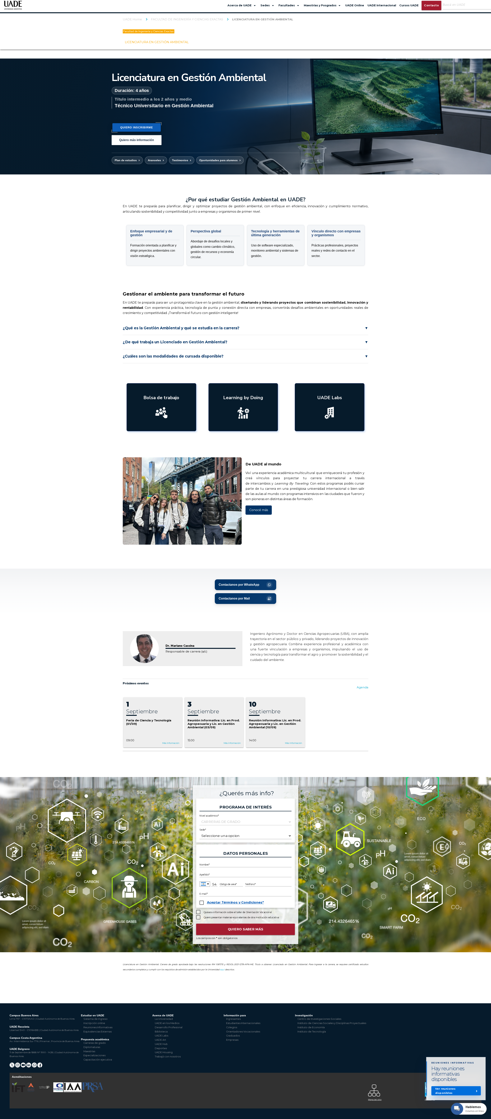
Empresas (232, 1039)
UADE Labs (161, 1035)
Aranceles (154, 160)
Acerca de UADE (242, 5)
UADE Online (354, 5)
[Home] (13, 7)
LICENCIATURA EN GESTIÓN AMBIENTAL (262, 19)
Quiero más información (136, 140)
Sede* (202, 829)
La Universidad (164, 1018)
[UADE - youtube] (23, 1066)
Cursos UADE (409, 5)
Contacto (431, 5)
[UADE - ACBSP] (31, 1091)
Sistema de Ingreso (95, 1018)
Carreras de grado (94, 1042)
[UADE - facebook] (39, 1066)
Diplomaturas (91, 1047)
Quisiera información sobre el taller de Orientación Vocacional (237, 912)
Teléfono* (250, 884)
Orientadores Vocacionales (243, 1031)
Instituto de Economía (311, 1027)
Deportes (161, 1048)
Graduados (233, 1035)
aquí (222, 969)
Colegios (231, 1027)
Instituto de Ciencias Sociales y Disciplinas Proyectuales (331, 1023)
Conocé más (258, 510)
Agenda (362, 687)
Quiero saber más (245, 929)
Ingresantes (233, 1018)
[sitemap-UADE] (394, 1090)
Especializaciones (94, 1055)
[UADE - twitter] (12, 1066)
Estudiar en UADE (92, 1015)
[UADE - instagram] (18, 1066)
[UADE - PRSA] (92, 1091)
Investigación (304, 1015)
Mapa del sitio (374, 1099)
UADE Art (160, 1039)
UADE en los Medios (167, 1023)
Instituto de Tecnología (311, 1031)
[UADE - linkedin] (29, 1066)
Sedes (267, 5)
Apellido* (204, 874)
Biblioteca (161, 1031)
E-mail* (203, 894)
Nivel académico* (209, 815)
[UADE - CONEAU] (58, 1091)
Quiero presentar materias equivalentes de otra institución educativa (241, 917)
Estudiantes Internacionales (243, 1023)
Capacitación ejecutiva (97, 1059)
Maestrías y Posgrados (323, 5)
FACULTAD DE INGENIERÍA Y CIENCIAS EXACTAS (187, 19)
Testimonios (180, 160)
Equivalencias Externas (97, 1031)
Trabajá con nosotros (168, 1056)
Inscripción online (94, 1023)
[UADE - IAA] (73, 1091)
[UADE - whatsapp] (34, 1066)
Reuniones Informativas (97, 1027)
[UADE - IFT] (19, 1091)
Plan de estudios (126, 160)
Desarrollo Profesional (168, 1027)
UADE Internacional (381, 5)
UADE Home (132, 19)
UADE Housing (164, 1052)
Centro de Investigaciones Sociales (319, 1018)
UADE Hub (161, 1044)
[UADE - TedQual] (44, 1091)
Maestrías (89, 1051)
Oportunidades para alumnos (218, 160)
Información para (235, 1015)
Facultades (289, 5)
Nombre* (204, 864)
